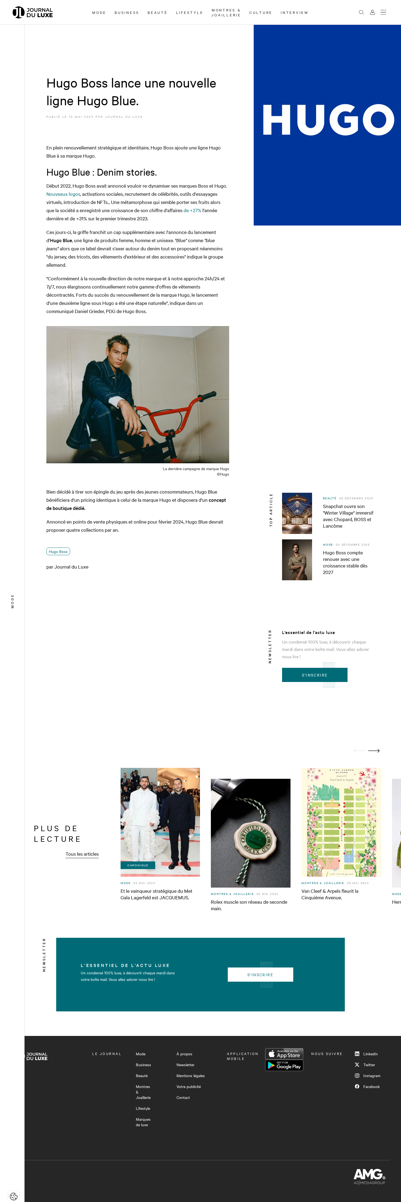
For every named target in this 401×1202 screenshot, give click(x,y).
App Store (284, 1054)
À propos (184, 1053)
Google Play (284, 1065)
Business (127, 12)
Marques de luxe (143, 1121)
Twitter (369, 1064)
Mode (99, 12)
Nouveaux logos (63, 194)
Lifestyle (190, 12)
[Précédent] (360, 750)
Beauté (158, 12)
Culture (261, 12)
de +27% (192, 210)
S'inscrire (315, 675)
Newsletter (185, 1064)
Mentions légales (190, 1075)
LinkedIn (370, 1053)
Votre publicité (188, 1086)
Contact (183, 1097)
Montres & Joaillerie (226, 12)
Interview (295, 12)
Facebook (371, 1086)
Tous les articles (82, 854)
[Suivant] (374, 750)
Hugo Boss (58, 551)
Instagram (371, 1075)
